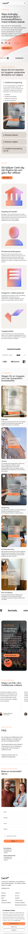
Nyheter (17, 898)
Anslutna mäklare (10, 655)
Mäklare (3, 895)
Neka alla (14, 926)
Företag (6, 817)
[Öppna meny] (25, 3)
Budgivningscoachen (21, 905)
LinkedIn (6, 852)
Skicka (13, 841)
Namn (5, 812)
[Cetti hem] (6, 3)
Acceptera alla (14, 923)
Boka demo (6, 48)
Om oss (17, 895)
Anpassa (14, 930)
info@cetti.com (5, 888)
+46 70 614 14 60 (7, 851)
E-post (6, 823)
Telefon (5, 829)
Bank (2, 898)
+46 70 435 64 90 (8, 858)
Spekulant (4, 900)
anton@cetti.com (8, 849)
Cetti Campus (18, 900)
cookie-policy (17, 920)
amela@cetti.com (8, 857)
